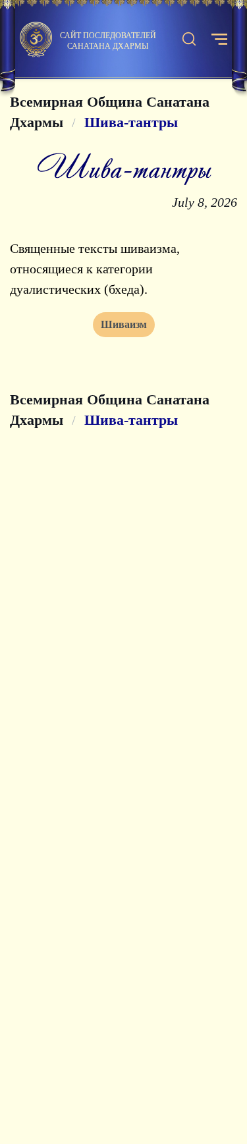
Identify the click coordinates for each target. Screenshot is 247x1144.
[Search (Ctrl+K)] (189, 39)
